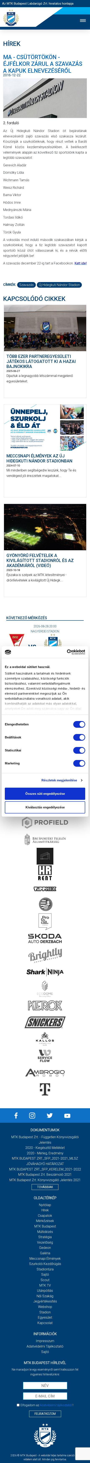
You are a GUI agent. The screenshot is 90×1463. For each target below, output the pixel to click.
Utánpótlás (45, 1291)
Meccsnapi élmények (45, 1259)
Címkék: (9, 285)
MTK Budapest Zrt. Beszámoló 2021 (45, 1175)
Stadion (45, 1312)
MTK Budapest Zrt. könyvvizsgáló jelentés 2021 (45, 1180)
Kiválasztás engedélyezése (45, 807)
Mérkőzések (45, 1221)
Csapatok (45, 1216)
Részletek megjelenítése (59, 780)
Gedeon (45, 1248)
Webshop (45, 1307)
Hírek (45, 1210)
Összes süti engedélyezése (45, 793)
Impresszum (45, 1341)
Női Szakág (45, 1296)
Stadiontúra (45, 1269)
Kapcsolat (45, 1323)
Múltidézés (45, 1232)
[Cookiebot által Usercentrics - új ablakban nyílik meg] (67, 652)
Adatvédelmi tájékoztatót (56, 1405)
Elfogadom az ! (47, 1405)
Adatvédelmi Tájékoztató (45, 1346)
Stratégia (45, 1237)
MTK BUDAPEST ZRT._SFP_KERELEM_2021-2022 (45, 1169)
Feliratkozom (45, 1413)
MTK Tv (45, 1285)
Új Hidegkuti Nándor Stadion (59, 285)
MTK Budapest (45, 1226)
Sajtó (45, 1275)
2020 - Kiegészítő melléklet (45, 1148)
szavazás (26, 285)
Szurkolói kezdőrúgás (45, 1264)
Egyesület (45, 1317)
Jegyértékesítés (45, 1301)
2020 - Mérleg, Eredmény (45, 1153)
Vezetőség (45, 1242)
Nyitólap (45, 1205)
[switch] (79, 737)
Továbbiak (45, 1187)
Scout (45, 1280)
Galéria (45, 1253)
